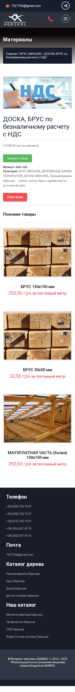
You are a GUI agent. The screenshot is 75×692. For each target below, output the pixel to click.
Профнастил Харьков (20, 622)
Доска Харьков (16, 588)
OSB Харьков (15, 629)
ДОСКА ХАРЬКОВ (36, 176)
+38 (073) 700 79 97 (18, 521)
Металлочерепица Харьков (24, 614)
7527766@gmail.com (20, 554)
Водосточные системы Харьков (27, 636)
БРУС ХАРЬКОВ (30, 54)
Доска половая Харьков (22, 595)
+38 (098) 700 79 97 (18, 513)
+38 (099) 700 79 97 (18, 506)
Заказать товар (17, 158)
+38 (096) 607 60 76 (18, 528)
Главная (11, 54)
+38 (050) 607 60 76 (18, 535)
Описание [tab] (15, 197)
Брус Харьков (15, 581)
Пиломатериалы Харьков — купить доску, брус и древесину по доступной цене (37, 180)
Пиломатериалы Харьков (23, 573)
